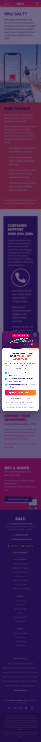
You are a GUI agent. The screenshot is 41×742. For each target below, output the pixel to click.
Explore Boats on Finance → (20, 393)
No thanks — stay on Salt (20, 398)
